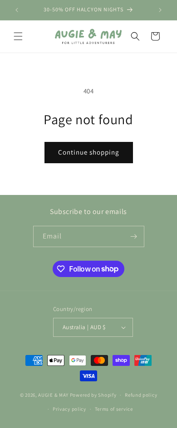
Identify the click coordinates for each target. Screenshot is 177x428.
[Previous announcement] (17, 10)
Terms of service (114, 409)
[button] (18, 36)
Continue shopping (88, 152)
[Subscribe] (134, 236)
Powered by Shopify (93, 395)
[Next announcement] (160, 10)
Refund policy (141, 395)
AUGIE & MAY (53, 395)
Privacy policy (69, 409)
